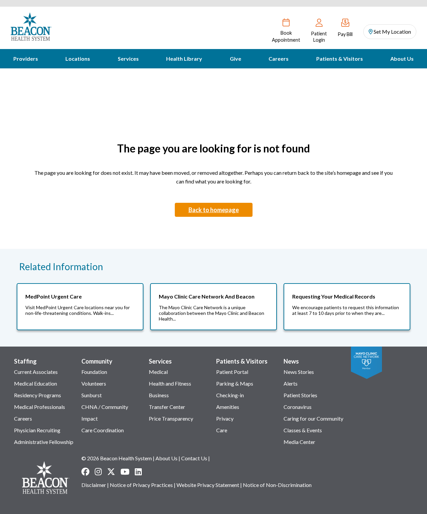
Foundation (94, 372)
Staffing (25, 361)
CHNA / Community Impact (104, 413)
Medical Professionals (39, 407)
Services (128, 58)
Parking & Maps (234, 383)
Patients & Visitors (339, 58)
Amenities (227, 407)
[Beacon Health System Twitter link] (111, 472)
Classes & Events (303, 430)
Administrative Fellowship (43, 442)
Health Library (184, 58)
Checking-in (230, 395)
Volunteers (93, 383)
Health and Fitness (170, 383)
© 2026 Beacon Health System (116, 458)
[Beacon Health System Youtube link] (124, 472)
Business (159, 395)
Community (96, 361)
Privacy (225, 418)
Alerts (291, 383)
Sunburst (91, 395)
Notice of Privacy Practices (141, 485)
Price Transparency (171, 418)
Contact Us (194, 458)
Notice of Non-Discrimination (277, 485)
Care (221, 430)
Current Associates (36, 372)
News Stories (299, 372)
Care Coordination (102, 430)
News (291, 361)
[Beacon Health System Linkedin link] (138, 472)
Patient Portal (232, 372)
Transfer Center (167, 407)
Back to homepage (213, 209)
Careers (279, 58)
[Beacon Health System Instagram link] (98, 472)
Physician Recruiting (37, 430)
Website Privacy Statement (207, 485)
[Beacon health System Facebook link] (85, 472)
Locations (77, 58)
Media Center (299, 442)
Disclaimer (93, 485)
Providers (25, 58)
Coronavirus (298, 407)
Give (235, 58)
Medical (158, 372)
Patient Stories (300, 395)
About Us (402, 58)
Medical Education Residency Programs (37, 389)
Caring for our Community (313, 418)
